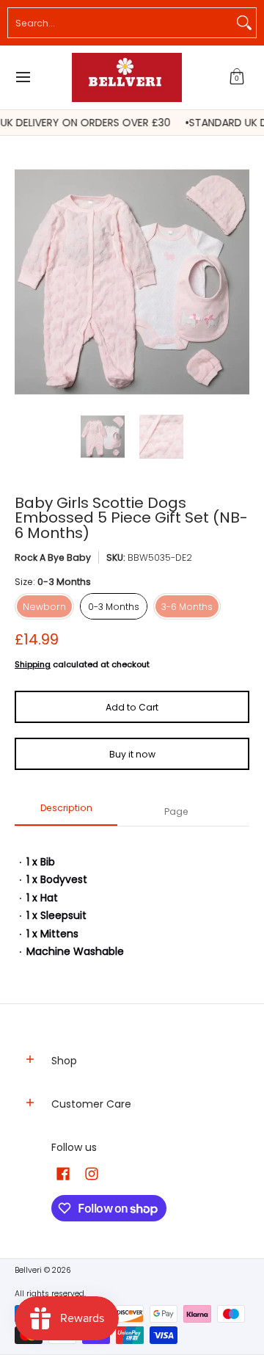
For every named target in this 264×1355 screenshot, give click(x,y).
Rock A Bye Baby (53, 557)
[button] (236, 77)
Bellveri (28, 1270)
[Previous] (25, 282)
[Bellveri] (127, 77)
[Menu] (22, 77)
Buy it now (132, 754)
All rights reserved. (50, 1293)
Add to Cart (132, 707)
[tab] (66, 812)
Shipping (33, 664)
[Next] (239, 282)
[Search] (244, 22)
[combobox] (120, 22)
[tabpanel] (132, 900)
